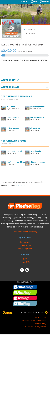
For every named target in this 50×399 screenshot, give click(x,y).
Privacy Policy (40, 323)
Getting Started (25, 245)
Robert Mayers (13, 117)
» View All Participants (9, 99)
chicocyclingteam (37, 162)
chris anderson (13, 128)
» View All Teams (7, 144)
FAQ (25, 259)
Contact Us (25, 262)
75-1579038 (20, 185)
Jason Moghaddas (37, 106)
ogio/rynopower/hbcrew (16, 162)
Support (24, 1)
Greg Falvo (11, 106)
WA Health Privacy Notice (35, 326)
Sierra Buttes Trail (14, 151)
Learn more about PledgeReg (25, 231)
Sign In (46, 1)
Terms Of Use (40, 317)
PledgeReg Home (25, 248)
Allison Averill (36, 128)
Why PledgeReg (25, 242)
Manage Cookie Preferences (34, 320)
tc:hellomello (35, 151)
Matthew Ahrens (37, 117)
